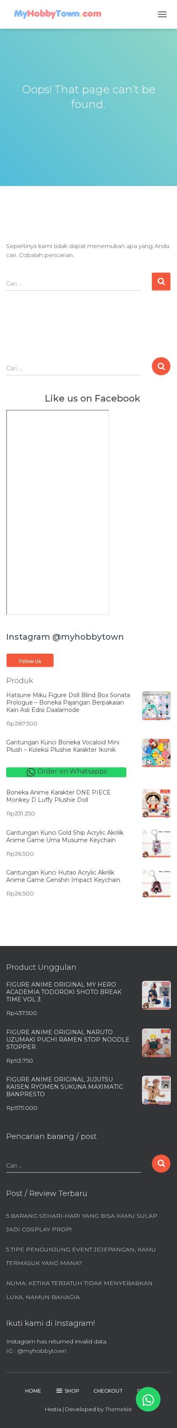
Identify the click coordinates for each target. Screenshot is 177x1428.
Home (33, 1391)
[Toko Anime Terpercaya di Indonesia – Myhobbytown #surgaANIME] (60, 14)
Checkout (108, 1391)
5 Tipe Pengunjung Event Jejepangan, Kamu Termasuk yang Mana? (81, 1256)
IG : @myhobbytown (36, 1351)
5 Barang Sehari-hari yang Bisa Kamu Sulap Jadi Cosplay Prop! (81, 1222)
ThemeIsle (118, 1409)
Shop (72, 1391)
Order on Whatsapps (71, 771)
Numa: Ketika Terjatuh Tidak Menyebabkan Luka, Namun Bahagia (79, 1290)
